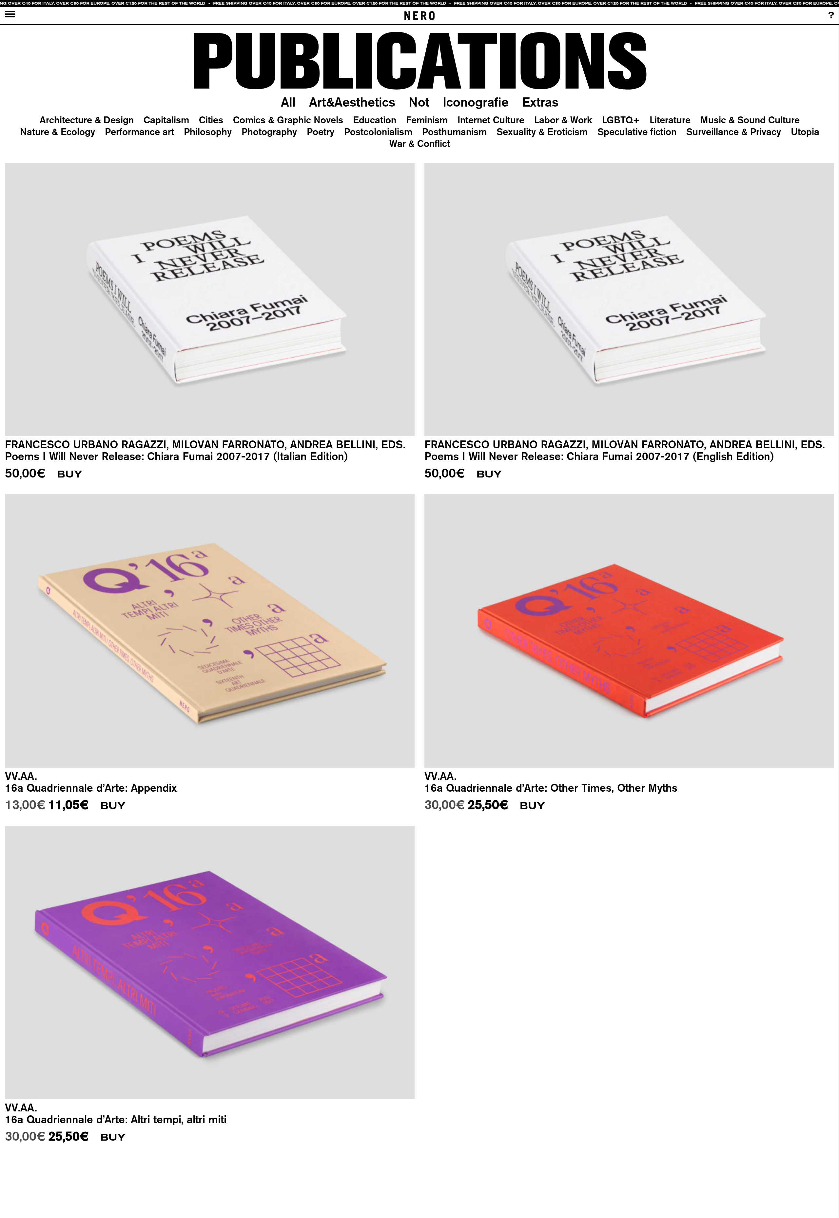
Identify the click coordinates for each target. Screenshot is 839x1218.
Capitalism (166, 119)
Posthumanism (454, 131)
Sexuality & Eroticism (542, 131)
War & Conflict (419, 143)
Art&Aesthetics (352, 102)
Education (374, 119)
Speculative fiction (636, 131)
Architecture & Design (87, 119)
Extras (540, 102)
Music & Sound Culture (750, 119)
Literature (670, 119)
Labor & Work (563, 119)
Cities (211, 119)
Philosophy (208, 131)
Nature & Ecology (57, 131)
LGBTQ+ (621, 119)
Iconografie (476, 102)
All (288, 102)
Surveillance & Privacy (733, 131)
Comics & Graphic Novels (288, 119)
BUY (69, 474)
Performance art (139, 131)
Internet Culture (491, 119)
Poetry (320, 131)
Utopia (805, 131)
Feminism (427, 119)
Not (419, 102)
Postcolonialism (378, 131)
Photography (269, 131)
